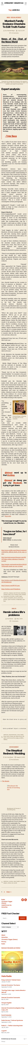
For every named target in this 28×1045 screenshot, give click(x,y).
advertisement (12, 734)
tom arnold (14, 883)
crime (18, 734)
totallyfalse (19, 599)
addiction (5, 593)
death (21, 734)
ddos (9, 594)
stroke (9, 883)
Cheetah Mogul (11, 30)
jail (14, 736)
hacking (16, 594)
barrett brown (17, 593)
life (23, 736)
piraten (5, 599)
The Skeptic (5, 781)
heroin (8, 736)
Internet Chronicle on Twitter (10, 948)
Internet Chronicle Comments (10, 997)
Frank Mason (10, 757)
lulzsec (13, 596)
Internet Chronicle (11, 1039)
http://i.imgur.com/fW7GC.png (10, 585)
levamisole (6, 596)
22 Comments (15, 33)
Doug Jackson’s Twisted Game (10, 980)
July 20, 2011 (21, 30)
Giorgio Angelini (6, 1002)
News (8, 17)
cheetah (5, 594)
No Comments (15, 759)
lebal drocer (19, 736)
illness (11, 736)
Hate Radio (6, 976)
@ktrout (8, 472)
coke (14, 881)
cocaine (11, 881)
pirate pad (20, 597)
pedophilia (10, 597)
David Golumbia (6, 1015)
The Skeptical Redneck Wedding (14, 752)
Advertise (4, 907)
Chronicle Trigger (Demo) (9, 939)
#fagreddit (8, 516)
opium (5, 738)
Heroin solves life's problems (14, 613)
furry (12, 594)
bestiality (23, 593)
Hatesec (11, 618)
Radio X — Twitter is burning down (12, 1025)
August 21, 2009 (21, 757)
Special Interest (16, 17)
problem (21, 738)
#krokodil (17, 483)
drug (4, 736)
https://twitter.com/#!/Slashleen (10, 589)
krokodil (24, 594)
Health (14, 608)
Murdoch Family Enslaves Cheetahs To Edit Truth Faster (14, 23)
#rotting (11, 475)
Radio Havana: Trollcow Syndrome (12, 1020)
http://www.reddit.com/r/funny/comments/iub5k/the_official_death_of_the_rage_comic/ (14, 552)
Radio (3, 899)
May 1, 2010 (19, 618)
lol (10, 596)
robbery (5, 739)
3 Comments (15, 621)
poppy (17, 738)
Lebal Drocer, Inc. (6, 905)
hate (20, 594)
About (3, 935)
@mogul (8, 480)
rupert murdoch (12, 599)
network (5, 597)
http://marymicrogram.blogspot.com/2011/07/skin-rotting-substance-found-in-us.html (13, 559)
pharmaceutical (11, 738)
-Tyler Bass (11, 136)
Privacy (3, 941)
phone (15, 597)
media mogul (18, 596)
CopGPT (4, 1031)
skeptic (5, 883)
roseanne (22, 881)
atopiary (11, 593)
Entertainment (14, 747)
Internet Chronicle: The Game (10, 985)
